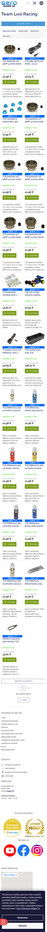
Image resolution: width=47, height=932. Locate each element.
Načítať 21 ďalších (23, 681)
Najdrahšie (34, 31)
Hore (24, 700)
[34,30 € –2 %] (12, 281)
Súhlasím (22, 926)
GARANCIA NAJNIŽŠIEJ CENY (13, 740)
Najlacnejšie (23, 31)
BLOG (3, 747)
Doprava (4, 727)
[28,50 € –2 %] (35, 281)
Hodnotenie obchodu (9, 743)
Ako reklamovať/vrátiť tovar (12, 734)
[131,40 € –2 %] (35, 338)
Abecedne (6, 36)
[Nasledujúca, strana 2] (23, 688)
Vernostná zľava (7, 731)
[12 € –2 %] (35, 569)
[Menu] (41, 3)
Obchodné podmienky (9, 721)
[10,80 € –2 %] (12, 49)
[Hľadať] (28, 3)
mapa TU (10, 791)
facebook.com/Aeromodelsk (16, 772)
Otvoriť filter (23, 24)
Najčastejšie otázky (8, 737)
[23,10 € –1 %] (35, 49)
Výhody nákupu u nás (9, 724)
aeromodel (9, 776)
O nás (3, 718)
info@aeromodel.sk (12, 765)
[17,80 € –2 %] (12, 107)
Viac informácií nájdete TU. (28, 908)
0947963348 (10, 768)
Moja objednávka (8, 750)
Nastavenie (23, 918)
